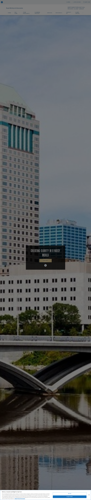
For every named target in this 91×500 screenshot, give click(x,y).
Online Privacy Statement (20, 498)
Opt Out (69, 493)
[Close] (89, 494)
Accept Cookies (70, 496)
